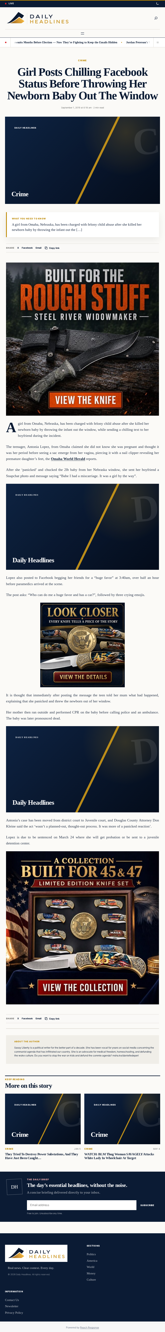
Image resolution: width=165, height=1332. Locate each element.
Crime (82, 60)
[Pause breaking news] (156, 42)
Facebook (27, 247)
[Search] (156, 18)
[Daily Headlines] (37, 18)
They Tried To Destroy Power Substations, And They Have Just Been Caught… (41, 1156)
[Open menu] (82, 33)
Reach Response (89, 1327)
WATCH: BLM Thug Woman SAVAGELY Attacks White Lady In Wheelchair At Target (119, 1156)
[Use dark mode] (157, 3)
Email (38, 247)
